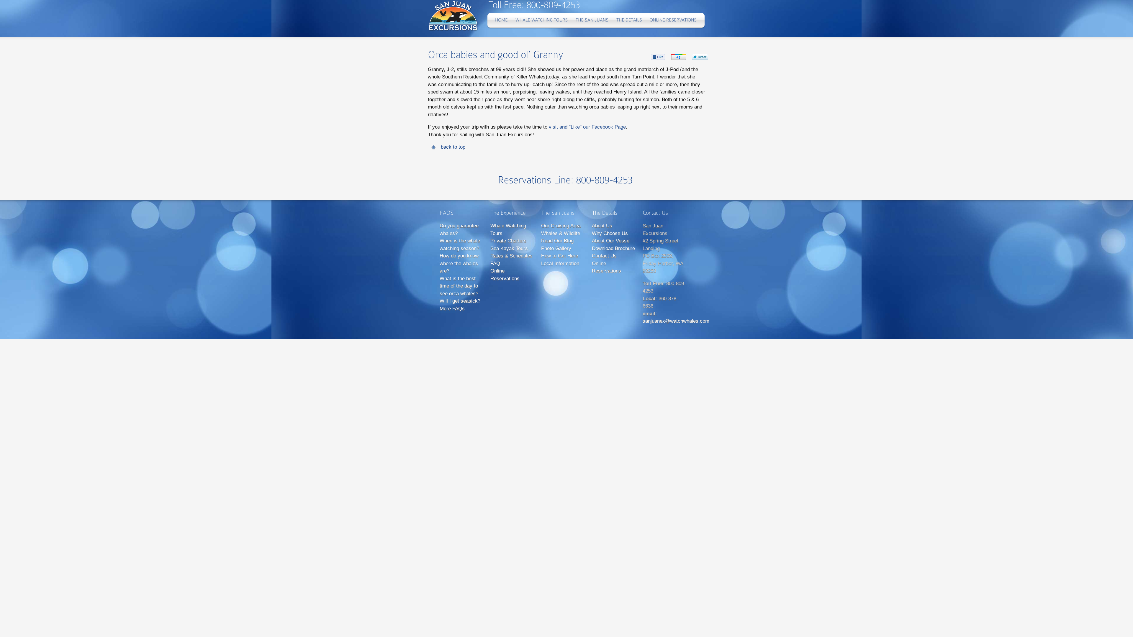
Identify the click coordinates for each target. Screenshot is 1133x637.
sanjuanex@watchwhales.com (676, 321)
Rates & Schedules (511, 256)
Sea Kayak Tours (509, 248)
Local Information (560, 263)
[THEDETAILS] (629, 20)
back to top (453, 147)
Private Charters (508, 241)
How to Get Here (559, 256)
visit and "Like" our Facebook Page (587, 127)
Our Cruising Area (561, 226)
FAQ (495, 263)
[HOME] (501, 20)
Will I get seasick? (460, 301)
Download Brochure (613, 248)
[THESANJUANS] (592, 20)
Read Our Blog (557, 241)
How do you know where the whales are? (459, 263)
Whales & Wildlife (560, 233)
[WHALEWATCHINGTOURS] (542, 20)
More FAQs (452, 308)
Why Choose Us (610, 233)
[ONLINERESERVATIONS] (673, 20)
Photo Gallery (556, 248)
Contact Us (604, 256)
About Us (602, 226)
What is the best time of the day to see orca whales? (459, 286)
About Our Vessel (611, 241)
